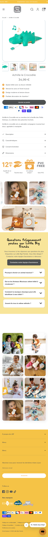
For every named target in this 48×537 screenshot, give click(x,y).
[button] (4, 67)
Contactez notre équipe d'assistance (24, 262)
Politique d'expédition (7, 525)
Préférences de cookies (8, 528)
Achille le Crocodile (14, 17)
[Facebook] (3, 491)
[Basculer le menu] (3, 9)
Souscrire (24, 475)
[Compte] (37, 8)
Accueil (4, 17)
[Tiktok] (15, 491)
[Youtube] (11, 491)
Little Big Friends (18, 531)
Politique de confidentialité (9, 522)
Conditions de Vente (20, 525)
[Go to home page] (17, 9)
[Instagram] (7, 491)
